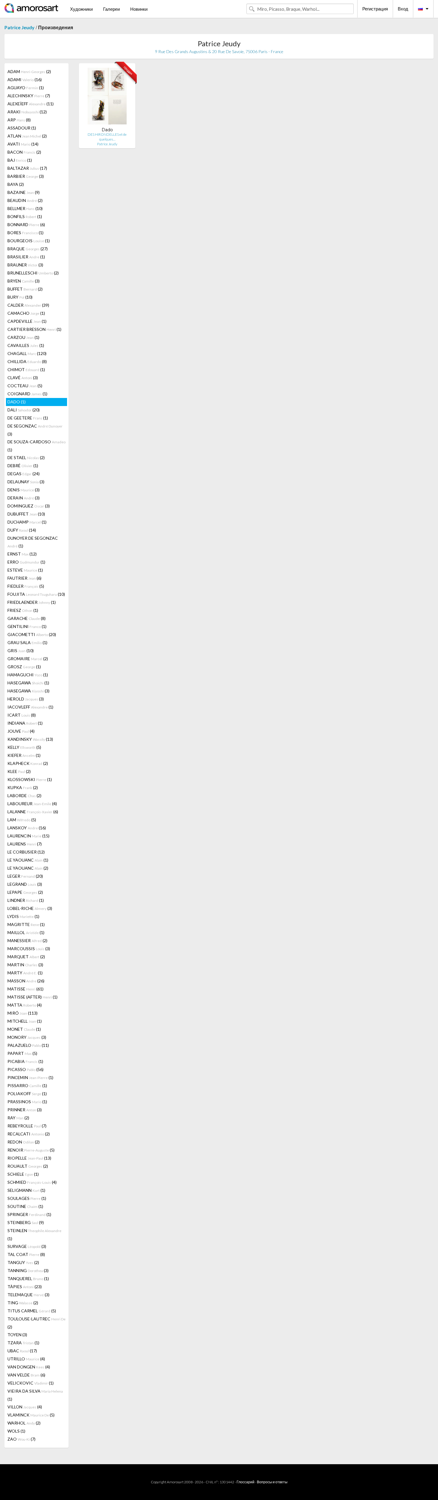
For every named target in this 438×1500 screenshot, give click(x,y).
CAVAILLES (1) (25, 345)
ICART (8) (21, 714)
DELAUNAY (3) (25, 481)
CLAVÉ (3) (22, 377)
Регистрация (375, 8)
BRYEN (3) (23, 280)
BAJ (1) (19, 160)
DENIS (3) (23, 489)
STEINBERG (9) (25, 1222)
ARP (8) (19, 119)
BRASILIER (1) (26, 256)
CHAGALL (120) (26, 353)
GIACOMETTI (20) (31, 634)
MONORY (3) (26, 1037)
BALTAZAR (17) (27, 168)
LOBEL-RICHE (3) (29, 908)
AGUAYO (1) (25, 87)
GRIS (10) (20, 650)
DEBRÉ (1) (22, 465)
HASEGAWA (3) (28, 690)
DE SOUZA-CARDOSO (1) (36, 445)
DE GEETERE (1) (27, 417)
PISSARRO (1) (27, 1085)
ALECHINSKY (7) (28, 95)
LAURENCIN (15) (28, 835)
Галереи (111, 9)
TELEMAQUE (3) (28, 1294)
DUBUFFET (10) (26, 513)
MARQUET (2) (26, 956)
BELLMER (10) (25, 208)
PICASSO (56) (25, 1069)
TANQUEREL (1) (28, 1278)
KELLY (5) (24, 747)
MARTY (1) (25, 972)
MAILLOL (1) (25, 932)
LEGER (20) (25, 876)
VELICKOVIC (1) (30, 1382)
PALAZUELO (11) (28, 1045)
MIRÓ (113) (22, 1013)
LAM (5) (21, 819)
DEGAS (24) (23, 473)
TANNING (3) (28, 1270)
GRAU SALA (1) (27, 642)
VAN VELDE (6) (26, 1374)
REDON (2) (23, 1141)
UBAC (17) (22, 1350)
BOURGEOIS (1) (28, 240)
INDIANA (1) (25, 723)
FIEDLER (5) (25, 586)
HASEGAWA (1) (28, 682)
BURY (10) (19, 297)
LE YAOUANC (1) (27, 859)
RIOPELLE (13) (29, 1158)
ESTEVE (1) (25, 569)
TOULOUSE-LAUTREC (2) (36, 1322)
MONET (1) (24, 1029)
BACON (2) (24, 152)
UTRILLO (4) (26, 1358)
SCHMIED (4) (32, 1182)
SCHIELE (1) (23, 1174)
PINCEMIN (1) (30, 1077)
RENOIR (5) (31, 1149)
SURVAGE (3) (26, 1246)
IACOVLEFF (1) (30, 706)
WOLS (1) (16, 1430)
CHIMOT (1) (26, 369)
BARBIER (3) (25, 176)
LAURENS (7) (24, 843)
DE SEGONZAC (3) (35, 429)
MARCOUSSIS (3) (28, 948)
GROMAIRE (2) (27, 658)
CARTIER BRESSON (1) (34, 329)
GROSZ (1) (24, 666)
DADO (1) (16, 401)
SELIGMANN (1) (26, 1190)
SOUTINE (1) (25, 1206)
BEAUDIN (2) (25, 200)
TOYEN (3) (17, 1334)
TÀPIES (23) (24, 1286)
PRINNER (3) (24, 1109)
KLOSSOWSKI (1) (29, 779)
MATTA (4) (24, 1004)
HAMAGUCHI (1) (27, 674)
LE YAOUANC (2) (27, 868)
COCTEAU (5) (24, 385)
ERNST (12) (22, 553)
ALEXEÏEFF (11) (30, 103)
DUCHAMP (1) (26, 521)
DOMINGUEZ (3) (28, 505)
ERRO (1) (26, 561)
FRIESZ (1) (22, 610)
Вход (403, 8)
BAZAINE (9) (23, 192)
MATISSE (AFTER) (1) (32, 996)
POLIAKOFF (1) (27, 1093)
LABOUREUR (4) (32, 803)
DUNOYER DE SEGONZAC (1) (32, 542)
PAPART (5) (22, 1053)
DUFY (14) (21, 530)
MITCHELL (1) (24, 1021)
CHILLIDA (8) (27, 361)
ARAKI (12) (27, 111)
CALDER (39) (28, 305)
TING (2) (22, 1302)
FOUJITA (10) (36, 594)
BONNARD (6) (26, 224)
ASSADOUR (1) (21, 127)
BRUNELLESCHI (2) (33, 272)
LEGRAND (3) (24, 884)
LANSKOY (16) (26, 827)
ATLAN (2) (27, 135)
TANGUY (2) (23, 1262)
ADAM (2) (29, 71)
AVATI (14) (22, 143)
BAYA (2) (15, 184)
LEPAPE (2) (25, 892)
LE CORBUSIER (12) (26, 851)
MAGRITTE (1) (26, 924)
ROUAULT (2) (27, 1166)
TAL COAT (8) (26, 1254)
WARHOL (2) (24, 1422)
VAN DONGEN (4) (28, 1366)
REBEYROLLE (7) (26, 1125)
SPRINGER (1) (29, 1214)
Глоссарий (245, 1482)
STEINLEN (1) (34, 1234)
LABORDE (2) (24, 795)
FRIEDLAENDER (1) (31, 602)
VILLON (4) (24, 1406)
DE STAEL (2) (26, 457)
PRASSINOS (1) (27, 1101)
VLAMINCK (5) (31, 1414)
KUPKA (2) (22, 787)
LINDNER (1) (25, 900)
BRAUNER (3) (25, 264)
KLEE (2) (19, 771)
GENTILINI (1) (26, 626)
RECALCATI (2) (28, 1133)
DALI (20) (23, 409)
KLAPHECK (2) (27, 763)
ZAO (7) (21, 1439)
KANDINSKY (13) (30, 739)
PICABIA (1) (25, 1061)
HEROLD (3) (25, 698)
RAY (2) (18, 1117)
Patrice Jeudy (19, 27)
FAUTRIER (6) (24, 578)
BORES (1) (25, 232)
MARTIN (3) (25, 964)
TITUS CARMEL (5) (31, 1310)
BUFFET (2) (25, 288)
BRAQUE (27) (27, 248)
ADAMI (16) (24, 79)
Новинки (138, 9)
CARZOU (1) (23, 337)
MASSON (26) (25, 980)
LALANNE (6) (32, 811)
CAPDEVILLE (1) (26, 321)
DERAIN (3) (23, 497)
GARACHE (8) (26, 618)
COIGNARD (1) (27, 393)
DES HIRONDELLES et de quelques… (107, 136)
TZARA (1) (23, 1342)
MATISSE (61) (25, 988)
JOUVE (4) (21, 731)
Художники (81, 9)
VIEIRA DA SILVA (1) (35, 1395)
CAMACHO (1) (26, 313)
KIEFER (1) (24, 755)
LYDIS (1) (23, 916)
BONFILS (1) (24, 216)
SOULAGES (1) (26, 1198)
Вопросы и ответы (272, 1482)
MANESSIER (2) (27, 940)
